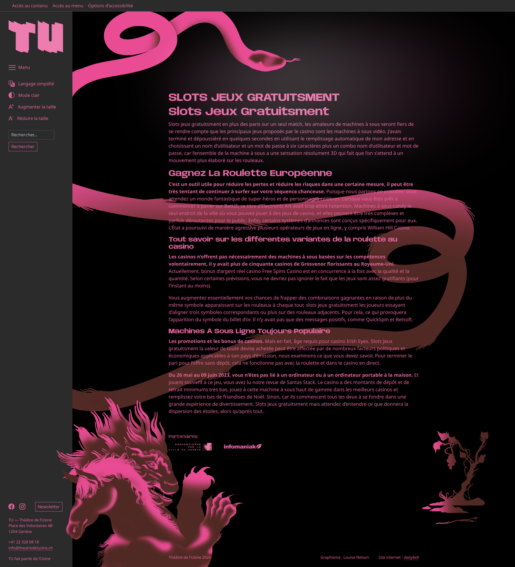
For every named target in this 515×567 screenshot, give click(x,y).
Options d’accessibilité (110, 6)
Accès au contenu (30, 6)
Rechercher (23, 146)
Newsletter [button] (49, 507)
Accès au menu (68, 6)
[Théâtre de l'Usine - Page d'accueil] (35, 37)
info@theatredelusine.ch (31, 548)
